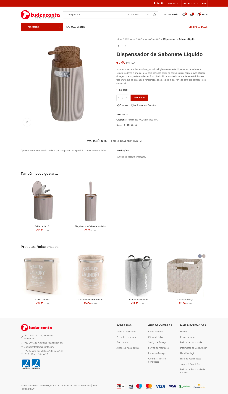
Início (119, 39)
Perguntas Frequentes (126, 337)
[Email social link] (128, 125)
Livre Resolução (187, 353)
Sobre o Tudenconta (126, 332)
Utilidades (130, 39)
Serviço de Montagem (158, 348)
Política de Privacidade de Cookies (192, 371)
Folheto (183, 332)
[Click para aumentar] (27, 122)
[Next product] (126, 46)
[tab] (96, 139)
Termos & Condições (190, 364)
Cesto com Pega (185, 299)
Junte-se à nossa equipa (127, 348)
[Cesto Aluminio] (43, 274)
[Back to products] (122, 46)
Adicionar (139, 98)
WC (140, 39)
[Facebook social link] (155, 3)
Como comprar (155, 332)
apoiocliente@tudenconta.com (39, 347)
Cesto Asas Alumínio (138, 299)
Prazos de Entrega (156, 353)
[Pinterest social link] (162, 3)
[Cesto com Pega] (185, 274)
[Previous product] (118, 46)
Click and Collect (156, 337)
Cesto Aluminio (42, 299)
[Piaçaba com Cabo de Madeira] (90, 201)
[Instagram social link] (158, 3)
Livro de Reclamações (190, 359)
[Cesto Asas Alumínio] (138, 274)
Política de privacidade (191, 342)
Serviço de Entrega (157, 342)
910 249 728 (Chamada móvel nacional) (43, 343)
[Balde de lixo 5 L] (43, 201)
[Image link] (36, 327)
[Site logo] (40, 15)
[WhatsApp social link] (136, 125)
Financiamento (187, 337)
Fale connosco (123, 342)
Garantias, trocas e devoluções (157, 360)
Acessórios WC (152, 39)
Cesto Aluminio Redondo (90, 299)
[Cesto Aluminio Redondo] (90, 274)
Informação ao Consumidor (193, 348)
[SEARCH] (154, 14)
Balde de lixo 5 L (43, 226)
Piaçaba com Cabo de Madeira (90, 226)
